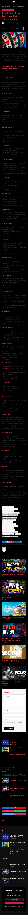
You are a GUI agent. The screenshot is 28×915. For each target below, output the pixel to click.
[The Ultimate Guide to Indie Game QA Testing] (5, 742)
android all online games (7, 506)
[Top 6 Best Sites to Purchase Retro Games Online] (14, 40)
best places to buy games (8, 511)
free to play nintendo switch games (10, 525)
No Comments (21, 23)
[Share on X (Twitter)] (8, 28)
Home (3, 6)
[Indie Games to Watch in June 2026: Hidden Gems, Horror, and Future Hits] (5, 780)
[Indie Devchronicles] (13, 2)
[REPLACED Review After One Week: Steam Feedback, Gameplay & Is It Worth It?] (14, 630)
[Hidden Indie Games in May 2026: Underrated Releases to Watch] (14, 587)
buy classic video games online (9, 517)
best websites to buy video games (9, 515)
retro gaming (5, 536)
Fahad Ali (8, 23)
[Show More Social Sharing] (25, 28)
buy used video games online (8, 519)
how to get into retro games (8, 530)
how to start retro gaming (8, 534)
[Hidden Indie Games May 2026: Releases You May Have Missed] (14, 566)
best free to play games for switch (9, 509)
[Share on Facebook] (4, 28)
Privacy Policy (13, 907)
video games (6, 368)
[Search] (26, 2)
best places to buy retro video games (10, 513)
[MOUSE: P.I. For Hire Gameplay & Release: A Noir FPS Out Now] (14, 673)
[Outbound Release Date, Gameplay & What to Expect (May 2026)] (14, 609)
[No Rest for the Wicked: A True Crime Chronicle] (5, 756)
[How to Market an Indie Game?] (5, 749)
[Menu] (2, 2)
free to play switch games (8, 528)
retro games (18, 534)
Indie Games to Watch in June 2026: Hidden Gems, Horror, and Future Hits (18, 780)
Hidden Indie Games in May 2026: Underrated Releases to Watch (17, 795)
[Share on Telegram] (21, 28)
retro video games (14, 536)
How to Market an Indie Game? (17, 747)
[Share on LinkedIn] (17, 28)
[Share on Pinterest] (13, 28)
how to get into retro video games (9, 532)
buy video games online (7, 521)
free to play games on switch (8, 523)
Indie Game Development (7, 9)
